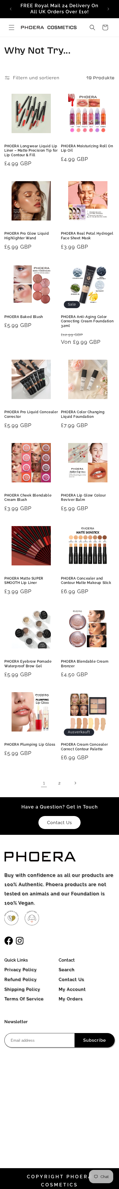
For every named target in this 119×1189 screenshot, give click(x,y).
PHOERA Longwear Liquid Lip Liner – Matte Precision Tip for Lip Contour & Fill (31, 150)
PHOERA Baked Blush (23, 317)
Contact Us (71, 979)
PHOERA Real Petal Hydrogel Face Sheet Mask (87, 235)
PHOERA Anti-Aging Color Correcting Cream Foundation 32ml (87, 321)
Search (67, 969)
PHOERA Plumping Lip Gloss (29, 745)
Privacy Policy (20, 969)
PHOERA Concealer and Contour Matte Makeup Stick (86, 580)
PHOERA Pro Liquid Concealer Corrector (31, 414)
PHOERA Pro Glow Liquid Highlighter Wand (26, 235)
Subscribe (94, 1040)
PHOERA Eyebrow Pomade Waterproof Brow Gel (28, 663)
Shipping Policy (22, 989)
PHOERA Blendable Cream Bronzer (84, 663)
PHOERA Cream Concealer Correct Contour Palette (84, 747)
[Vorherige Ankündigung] (10, 9)
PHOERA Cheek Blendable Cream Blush (27, 497)
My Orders (71, 998)
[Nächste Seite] (75, 783)
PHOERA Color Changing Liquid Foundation (83, 414)
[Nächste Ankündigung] (108, 9)
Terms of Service (24, 998)
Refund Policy (20, 979)
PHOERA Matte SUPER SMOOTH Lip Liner (23, 580)
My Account (72, 989)
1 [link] (44, 783)
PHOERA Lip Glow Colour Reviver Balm (83, 497)
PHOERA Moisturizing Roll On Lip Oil (87, 148)
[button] (11, 27)
